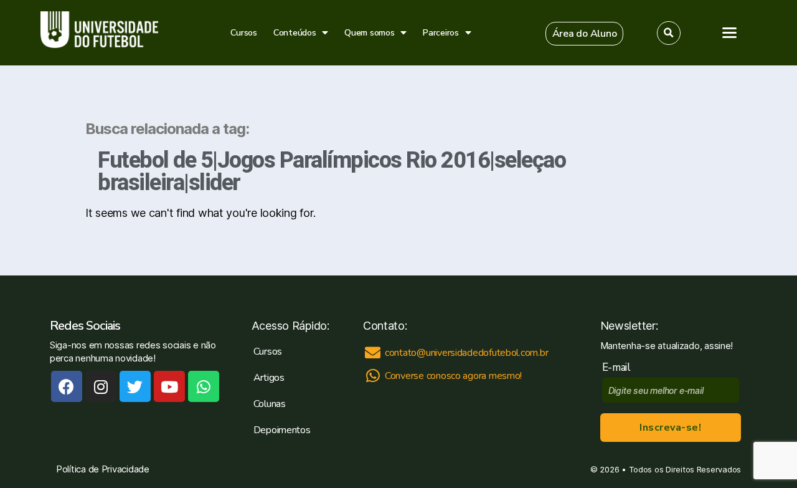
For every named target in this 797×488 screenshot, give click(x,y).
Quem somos (369, 33)
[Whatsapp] (203, 386)
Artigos (269, 378)
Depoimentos (282, 430)
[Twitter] (135, 386)
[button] (584, 33)
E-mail (619, 367)
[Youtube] (169, 386)
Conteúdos (294, 33)
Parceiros (441, 33)
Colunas (269, 404)
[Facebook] (66, 386)
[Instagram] (100, 386)
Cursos (243, 33)
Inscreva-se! (670, 427)
